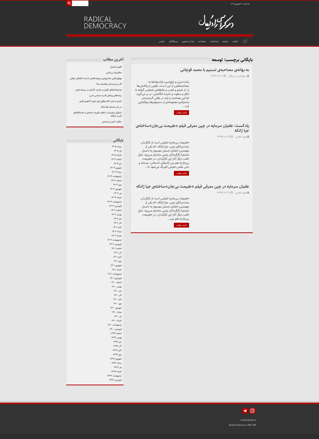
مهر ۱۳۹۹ (117, 354)
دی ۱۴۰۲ (118, 219)
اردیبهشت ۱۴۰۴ (114, 176)
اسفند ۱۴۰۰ (116, 282)
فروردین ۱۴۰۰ (116, 329)
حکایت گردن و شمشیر (112, 121)
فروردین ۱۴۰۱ (116, 278)
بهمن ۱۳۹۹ (116, 337)
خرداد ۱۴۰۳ (116, 197)
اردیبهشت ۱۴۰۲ (114, 240)
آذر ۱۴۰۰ (118, 295)
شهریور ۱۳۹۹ (116, 359)
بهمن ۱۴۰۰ (117, 286)
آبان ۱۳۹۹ (117, 350)
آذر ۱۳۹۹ (117, 346)
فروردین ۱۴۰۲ (115, 244)
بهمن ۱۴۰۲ (117, 214)
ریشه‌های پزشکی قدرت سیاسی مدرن (105, 95)
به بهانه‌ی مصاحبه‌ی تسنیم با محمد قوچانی (214, 70)
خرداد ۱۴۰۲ (117, 235)
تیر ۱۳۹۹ (118, 367)
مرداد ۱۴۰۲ (117, 231)
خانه (245, 41)
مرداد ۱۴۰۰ (117, 312)
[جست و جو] (69, 3)
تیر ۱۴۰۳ (118, 193)
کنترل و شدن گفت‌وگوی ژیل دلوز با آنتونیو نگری (100, 101)
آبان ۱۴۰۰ (117, 299)
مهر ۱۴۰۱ (118, 261)
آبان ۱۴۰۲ (117, 227)
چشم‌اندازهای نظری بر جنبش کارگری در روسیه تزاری (98, 90)
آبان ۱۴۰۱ (117, 257)
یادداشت (214, 41)
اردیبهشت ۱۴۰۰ (115, 325)
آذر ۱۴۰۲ (118, 223)
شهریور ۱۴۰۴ (116, 168)
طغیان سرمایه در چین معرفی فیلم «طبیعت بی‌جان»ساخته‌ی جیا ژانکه (192, 186)
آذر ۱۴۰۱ (118, 252)
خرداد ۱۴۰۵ (116, 155)
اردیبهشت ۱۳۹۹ (114, 376)
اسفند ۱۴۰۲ (116, 210)
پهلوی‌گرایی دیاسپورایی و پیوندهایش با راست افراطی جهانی (96, 78)
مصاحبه (202, 41)
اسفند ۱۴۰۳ (116, 180)
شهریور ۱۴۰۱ (116, 265)
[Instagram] (91, 3)
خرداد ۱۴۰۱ (117, 269)
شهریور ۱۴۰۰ (116, 308)
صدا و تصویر (188, 41)
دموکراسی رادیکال (237, 76)
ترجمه (225, 41)
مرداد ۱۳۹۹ (117, 363)
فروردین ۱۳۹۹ (115, 380)
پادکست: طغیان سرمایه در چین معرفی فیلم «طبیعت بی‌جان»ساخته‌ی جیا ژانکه (192, 128)
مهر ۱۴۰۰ (118, 303)
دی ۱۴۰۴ (118, 163)
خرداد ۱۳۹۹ (116, 371)
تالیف (235, 41)
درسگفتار (173, 41)
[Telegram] (245, 411)
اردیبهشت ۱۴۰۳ (114, 202)
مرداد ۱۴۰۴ (117, 172)
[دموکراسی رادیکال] (159, 21)
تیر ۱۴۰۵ (118, 151)
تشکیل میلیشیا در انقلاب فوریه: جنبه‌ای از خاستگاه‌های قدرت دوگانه (97, 114)
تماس (162, 41)
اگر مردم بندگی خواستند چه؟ (109, 84)
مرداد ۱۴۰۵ (117, 146)
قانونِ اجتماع (116, 67)
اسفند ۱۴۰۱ (117, 248)
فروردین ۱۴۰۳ (115, 206)
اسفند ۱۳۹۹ (116, 333)
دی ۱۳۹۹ (117, 342)
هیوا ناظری (241, 137)
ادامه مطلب (181, 112)
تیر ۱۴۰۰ (118, 316)
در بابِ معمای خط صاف (111, 107)
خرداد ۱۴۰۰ (117, 320)
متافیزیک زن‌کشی (114, 72)
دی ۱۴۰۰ (118, 291)
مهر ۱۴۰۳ (117, 185)
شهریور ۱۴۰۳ (116, 189)
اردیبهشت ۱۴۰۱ (115, 274)
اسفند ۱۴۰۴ (116, 159)
